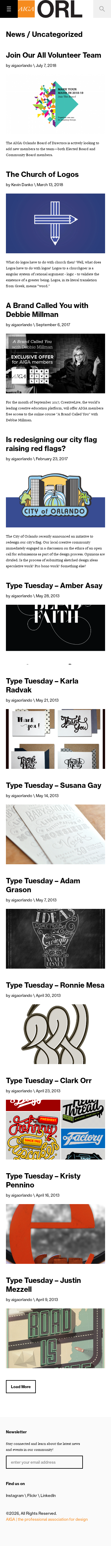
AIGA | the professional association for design (47, 1519)
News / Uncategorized (44, 34)
